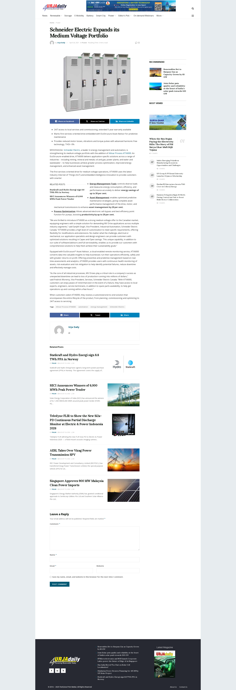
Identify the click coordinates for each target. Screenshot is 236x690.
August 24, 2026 (64, 432)
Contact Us (183, 687)
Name (53, 555)
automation (83, 307)
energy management (99, 307)
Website (100, 566)
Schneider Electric (72, 150)
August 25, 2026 (64, 363)
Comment (55, 524)
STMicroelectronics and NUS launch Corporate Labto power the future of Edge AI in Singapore (117, 660)
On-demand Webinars (144, 15)
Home (52, 23)
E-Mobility (79, 15)
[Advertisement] (167, 38)
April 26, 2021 (74, 43)
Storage (68, 15)
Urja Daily (61, 43)
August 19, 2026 (64, 459)
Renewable (55, 15)
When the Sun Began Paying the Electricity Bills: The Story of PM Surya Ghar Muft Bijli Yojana (161, 144)
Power (111, 15)
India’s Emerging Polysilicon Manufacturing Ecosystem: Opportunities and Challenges (168, 162)
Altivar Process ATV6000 (120, 153)
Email (53, 566)
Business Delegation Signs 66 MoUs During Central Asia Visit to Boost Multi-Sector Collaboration (171, 197)
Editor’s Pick (123, 15)
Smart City (101, 15)
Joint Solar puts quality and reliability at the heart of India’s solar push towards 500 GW (174, 88)
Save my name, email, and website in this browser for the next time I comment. (87, 577)
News (44, 15)
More (159, 15)
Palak (54, 363)
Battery (90, 15)
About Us (173, 687)
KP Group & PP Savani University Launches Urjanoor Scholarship (170, 174)
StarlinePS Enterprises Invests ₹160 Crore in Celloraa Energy (171, 185)
